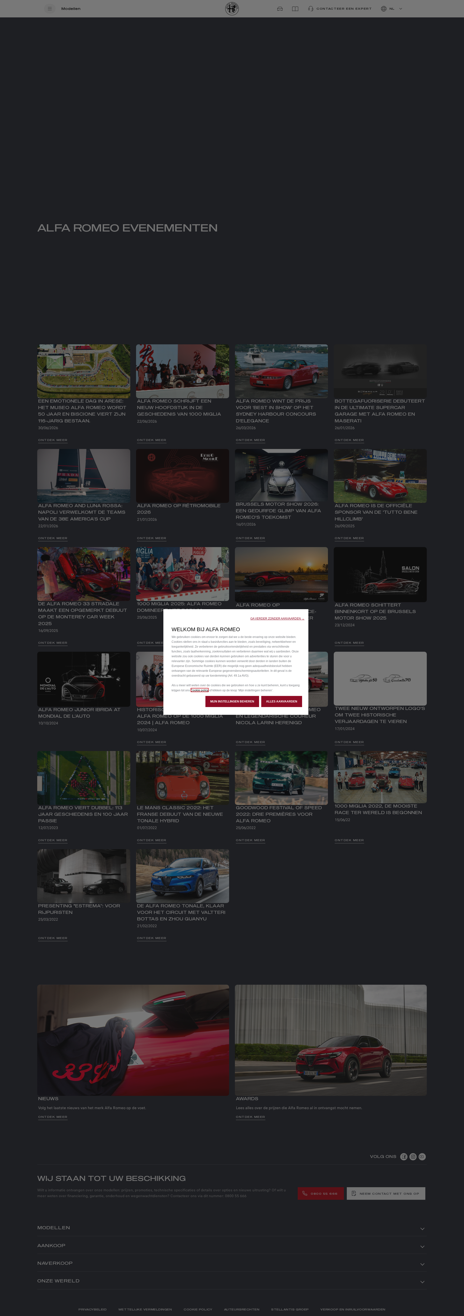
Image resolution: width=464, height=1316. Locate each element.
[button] (277, 618)
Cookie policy (200, 690)
